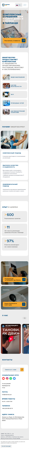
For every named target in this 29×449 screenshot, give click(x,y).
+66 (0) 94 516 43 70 (7, 408)
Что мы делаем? (6, 383)
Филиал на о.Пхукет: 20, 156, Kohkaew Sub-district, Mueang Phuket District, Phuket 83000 (13, 418)
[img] (23, 304)
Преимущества (6, 385)
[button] (23, 40)
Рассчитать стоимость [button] (12, 41)
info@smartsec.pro (7, 394)
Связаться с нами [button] (10, 369)
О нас (3, 387)
